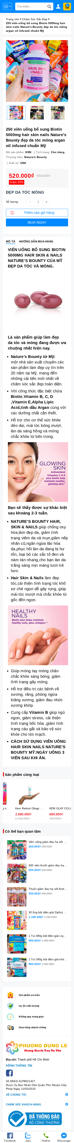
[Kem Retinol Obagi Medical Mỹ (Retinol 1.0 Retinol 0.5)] (20, 793)
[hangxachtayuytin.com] (37, 1048)
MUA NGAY (37, 222)
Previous (3, 113)
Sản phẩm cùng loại (22, 775)
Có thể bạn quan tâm (23, 831)
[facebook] (10, 1072)
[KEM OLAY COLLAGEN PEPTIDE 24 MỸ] (54, 793)
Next (71, 113)
